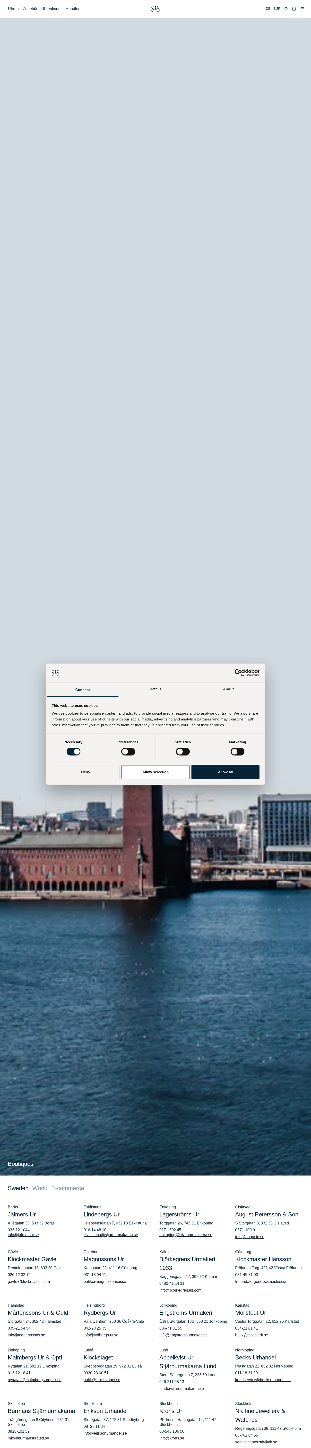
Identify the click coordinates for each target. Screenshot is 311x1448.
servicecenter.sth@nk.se (256, 1442)
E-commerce (67, 1188)
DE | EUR (273, 8)
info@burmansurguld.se (28, 1438)
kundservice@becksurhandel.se (263, 1380)
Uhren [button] (13, 9)
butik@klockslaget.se (102, 1380)
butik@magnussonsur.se (105, 1281)
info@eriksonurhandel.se (105, 1433)
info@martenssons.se (26, 1335)
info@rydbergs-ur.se (101, 1335)
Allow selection (155, 772)
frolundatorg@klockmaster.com (261, 1281)
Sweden (18, 1188)
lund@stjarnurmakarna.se (181, 1388)
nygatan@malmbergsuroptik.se (34, 1380)
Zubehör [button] (30, 9)
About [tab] (228, 689)
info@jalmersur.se (23, 1235)
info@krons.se (171, 1438)
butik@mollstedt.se (251, 1335)
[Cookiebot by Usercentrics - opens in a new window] (238, 672)
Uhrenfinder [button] (51, 9)
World (39, 1188)
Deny (85, 772)
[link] (155, 9)
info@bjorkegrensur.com (180, 1290)
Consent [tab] (82, 689)
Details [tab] (156, 689)
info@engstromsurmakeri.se (183, 1335)
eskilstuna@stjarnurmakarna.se (111, 1235)
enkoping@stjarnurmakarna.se (185, 1235)
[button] (286, 9)
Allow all (225, 772)
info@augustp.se (249, 1237)
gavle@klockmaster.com (29, 1281)
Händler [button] (72, 9)
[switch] (128, 751)
